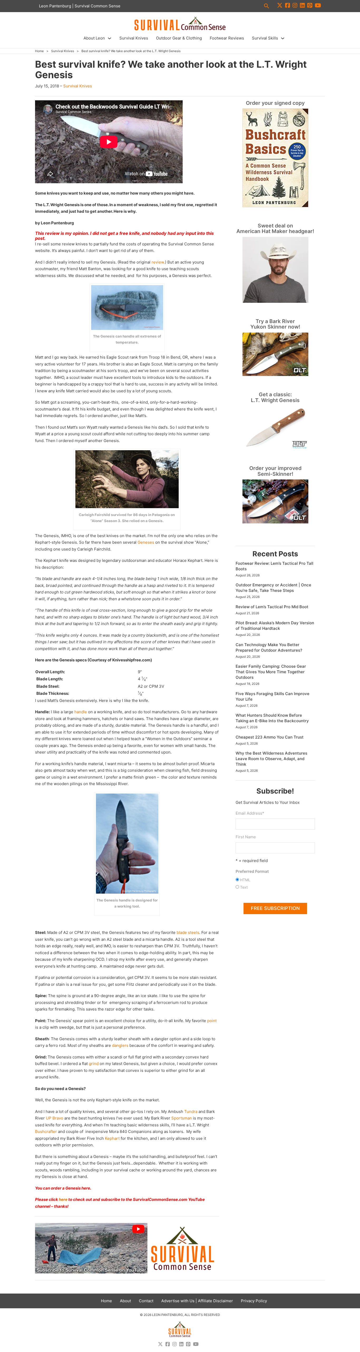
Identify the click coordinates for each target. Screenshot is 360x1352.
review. (158, 262)
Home (39, 51)
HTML (245, 880)
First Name (246, 836)
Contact (146, 1300)
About (125, 1300)
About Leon (94, 38)
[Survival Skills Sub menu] (283, 38)
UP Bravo (54, 1118)
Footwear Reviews (227, 38)
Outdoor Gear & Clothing (179, 38)
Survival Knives (133, 38)
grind (94, 1063)
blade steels (188, 932)
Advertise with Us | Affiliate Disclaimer (197, 1300)
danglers (120, 1045)
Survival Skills (265, 38)
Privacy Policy (254, 1300)
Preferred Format (252, 871)
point (212, 1020)
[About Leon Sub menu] (109, 38)
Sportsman (181, 1118)
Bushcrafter (46, 1131)
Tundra (190, 1111)
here (63, 1199)
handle (80, 711)
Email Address (250, 813)
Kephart (112, 1138)
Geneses (146, 542)
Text (244, 887)
